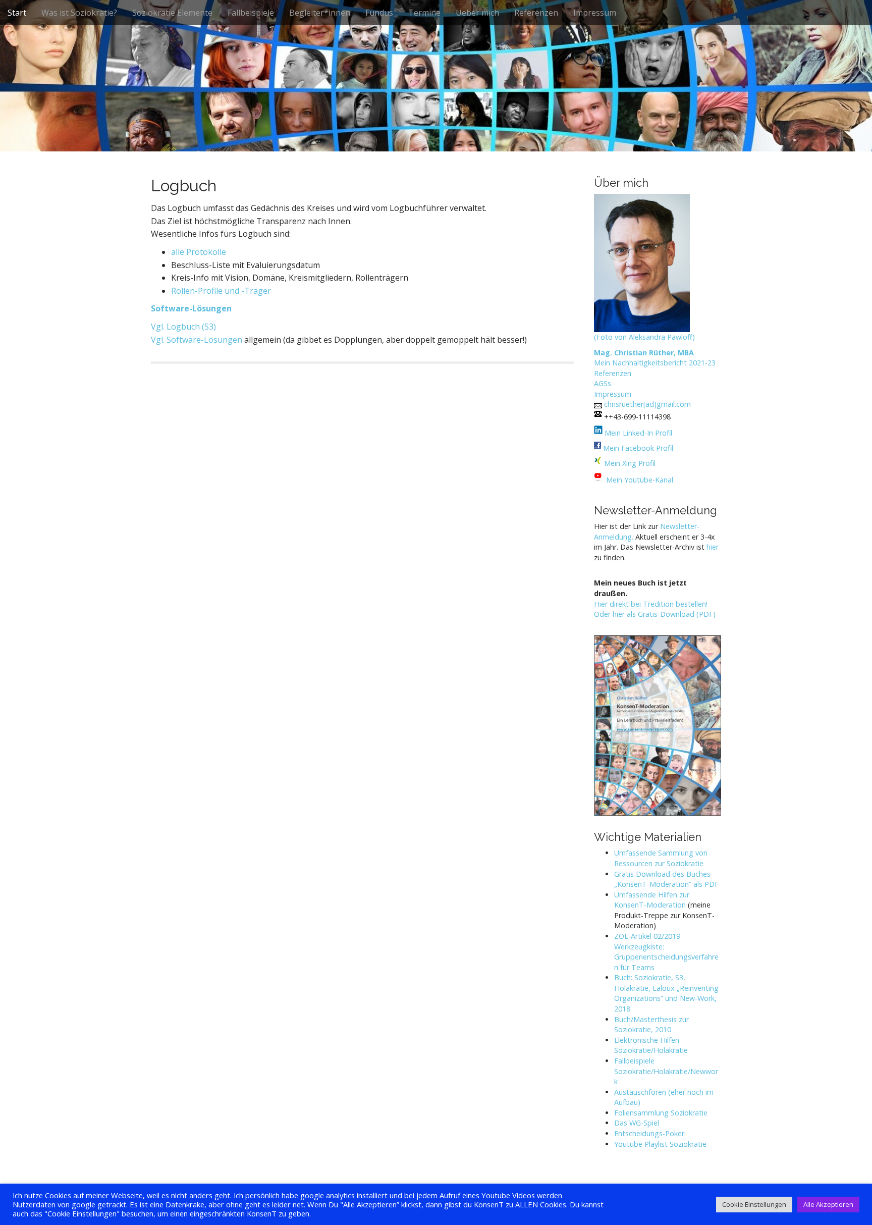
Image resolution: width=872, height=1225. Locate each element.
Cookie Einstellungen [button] (754, 1204)
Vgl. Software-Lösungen (196, 339)
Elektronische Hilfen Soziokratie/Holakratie (651, 1045)
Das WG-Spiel (636, 1123)
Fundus (379, 12)
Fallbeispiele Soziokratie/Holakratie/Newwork (666, 1071)
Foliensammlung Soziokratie (660, 1112)
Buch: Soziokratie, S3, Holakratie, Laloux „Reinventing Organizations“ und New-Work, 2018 (666, 993)
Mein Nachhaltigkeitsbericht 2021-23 (655, 362)
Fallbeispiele (251, 12)
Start (17, 12)
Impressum (594, 12)
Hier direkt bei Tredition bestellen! (650, 604)
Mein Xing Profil (630, 463)
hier (712, 547)
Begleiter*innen (319, 12)
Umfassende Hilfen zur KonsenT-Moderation (651, 900)
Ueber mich (477, 12)
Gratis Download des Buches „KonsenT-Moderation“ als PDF (666, 879)
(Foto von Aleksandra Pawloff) (644, 337)
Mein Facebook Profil (638, 448)
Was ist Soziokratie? (79, 12)
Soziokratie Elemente (172, 12)
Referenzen (536, 12)
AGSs (602, 383)
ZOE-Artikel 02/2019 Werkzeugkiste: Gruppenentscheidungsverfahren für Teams (666, 951)
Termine (424, 12)
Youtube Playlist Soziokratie (660, 1144)
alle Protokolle (198, 251)
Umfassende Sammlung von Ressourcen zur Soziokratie (660, 858)
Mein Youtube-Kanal (639, 480)
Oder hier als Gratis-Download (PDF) (655, 614)
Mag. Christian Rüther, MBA (644, 352)
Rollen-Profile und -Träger (221, 290)
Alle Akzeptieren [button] (828, 1204)
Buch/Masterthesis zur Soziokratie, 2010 (651, 1025)
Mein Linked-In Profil (637, 433)
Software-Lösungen (191, 308)
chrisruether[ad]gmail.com (647, 404)
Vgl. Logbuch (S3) (183, 326)
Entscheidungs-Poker (649, 1133)
